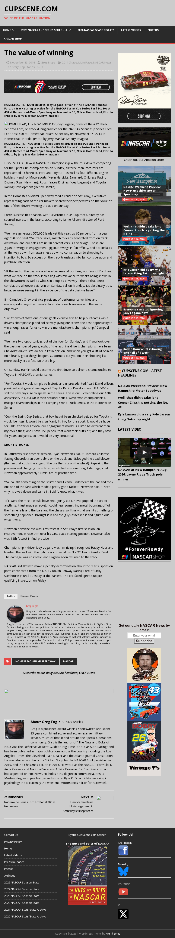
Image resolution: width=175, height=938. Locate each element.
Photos (153, 30)
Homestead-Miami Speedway (35, 661)
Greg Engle (48, 62)
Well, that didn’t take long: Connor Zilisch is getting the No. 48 (144, 230)
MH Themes (113, 933)
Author (10, 596)
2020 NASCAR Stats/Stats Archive (25, 916)
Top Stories (27, 67)
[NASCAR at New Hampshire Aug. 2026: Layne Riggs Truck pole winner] (144, 452)
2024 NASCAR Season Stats (21, 889)
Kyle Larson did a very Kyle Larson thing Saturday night (144, 271)
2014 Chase (69, 62)
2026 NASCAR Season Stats (95, 30)
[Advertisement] (144, 597)
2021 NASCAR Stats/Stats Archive (25, 909)
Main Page (85, 62)
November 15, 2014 (22, 62)
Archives (9, 875)
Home (7, 30)
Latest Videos (131, 30)
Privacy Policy (13, 841)
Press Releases (14, 862)
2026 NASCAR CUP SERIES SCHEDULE (44, 30)
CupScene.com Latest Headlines (140, 373)
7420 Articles (74, 722)
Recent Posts (29, 596)
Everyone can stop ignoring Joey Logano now (143, 311)
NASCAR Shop (12, 38)
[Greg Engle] (15, 620)
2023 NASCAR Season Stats (21, 896)
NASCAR (68, 661)
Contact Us (11, 835)
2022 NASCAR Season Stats (21, 903)
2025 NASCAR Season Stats (21, 882)
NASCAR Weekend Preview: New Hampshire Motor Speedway (142, 190)
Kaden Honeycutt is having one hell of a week (142, 351)
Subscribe (144, 641)
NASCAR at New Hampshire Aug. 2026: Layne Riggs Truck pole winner (143, 474)
